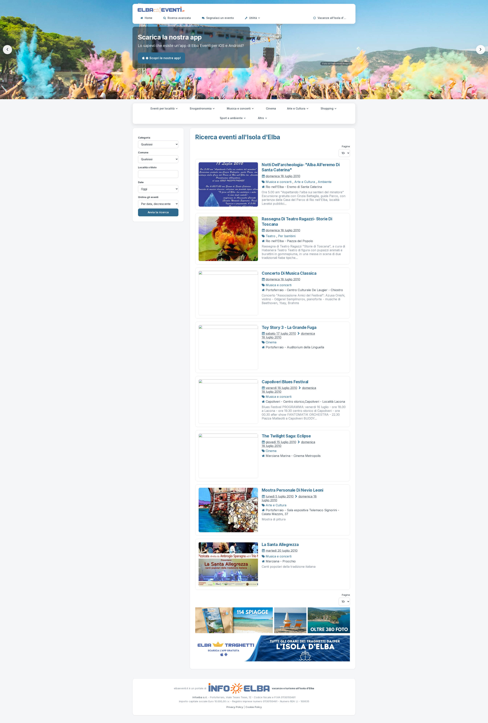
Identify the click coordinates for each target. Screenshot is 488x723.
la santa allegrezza (280, 544)
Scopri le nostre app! (165, 58)
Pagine (346, 146)
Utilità (253, 17)
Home (148, 17)
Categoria (144, 137)
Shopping (327, 108)
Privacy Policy (234, 707)
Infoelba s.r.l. (200, 697)
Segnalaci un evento (219, 17)
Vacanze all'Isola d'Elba (333, 17)
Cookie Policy (254, 707)
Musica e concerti (239, 108)
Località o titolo (147, 167)
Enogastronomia (201, 108)
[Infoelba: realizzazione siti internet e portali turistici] (239, 688)
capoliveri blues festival (285, 381)
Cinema (271, 108)
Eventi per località (163, 108)
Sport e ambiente (231, 118)
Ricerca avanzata (179, 17)
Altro (261, 118)
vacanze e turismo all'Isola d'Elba (293, 688)
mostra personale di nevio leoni (292, 490)
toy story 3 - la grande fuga (289, 327)
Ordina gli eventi (148, 197)
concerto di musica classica (289, 273)
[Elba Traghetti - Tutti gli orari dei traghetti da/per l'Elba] (272, 648)
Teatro (270, 236)
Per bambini (286, 236)
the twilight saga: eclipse (286, 436)
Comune (143, 152)
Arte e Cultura (296, 108)
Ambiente (324, 182)
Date (141, 182)
